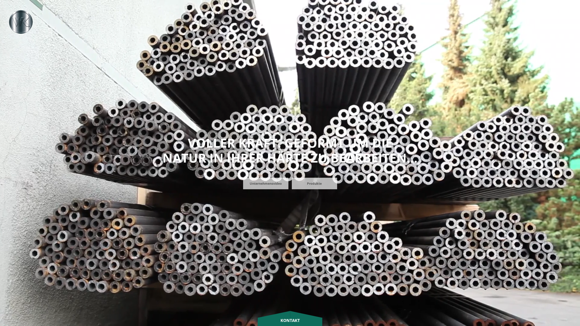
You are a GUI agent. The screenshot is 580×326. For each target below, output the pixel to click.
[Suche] (530, 15)
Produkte (314, 183)
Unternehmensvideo (266, 183)
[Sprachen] (540, 15)
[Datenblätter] (551, 15)
